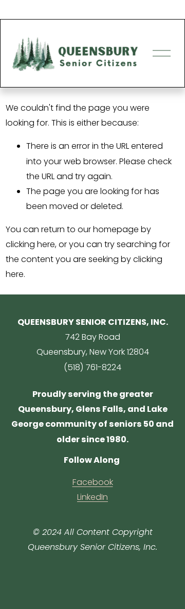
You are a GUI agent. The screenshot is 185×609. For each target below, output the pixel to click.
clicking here (30, 244)
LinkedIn (92, 497)
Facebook (92, 482)
